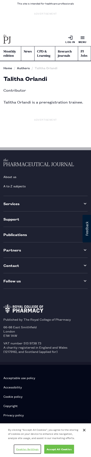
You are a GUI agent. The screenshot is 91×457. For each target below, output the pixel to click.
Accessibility (12, 387)
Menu (83, 42)
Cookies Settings (27, 449)
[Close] (84, 430)
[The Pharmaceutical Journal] (7, 39)
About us (9, 176)
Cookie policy (12, 396)
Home (7, 68)
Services (11, 203)
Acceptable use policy (19, 378)
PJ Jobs (84, 54)
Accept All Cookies (59, 449)
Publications (15, 234)
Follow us (12, 280)
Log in (70, 42)
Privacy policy (13, 415)
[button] (87, 228)
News (28, 51)
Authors (23, 68)
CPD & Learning (43, 54)
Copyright (10, 405)
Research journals (65, 54)
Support (11, 219)
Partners (12, 250)
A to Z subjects (14, 186)
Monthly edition (9, 54)
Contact (11, 265)
